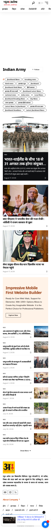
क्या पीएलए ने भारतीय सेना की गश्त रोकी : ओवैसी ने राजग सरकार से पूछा (23, 220)
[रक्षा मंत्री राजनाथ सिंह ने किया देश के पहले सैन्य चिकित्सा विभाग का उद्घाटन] (41, 438)
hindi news (9, 84)
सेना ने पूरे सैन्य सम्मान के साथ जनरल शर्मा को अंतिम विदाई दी (17, 393)
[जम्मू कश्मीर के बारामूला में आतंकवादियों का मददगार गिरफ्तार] (41, 362)
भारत (5, 155)
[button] (33, 3)
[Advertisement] (25, 38)
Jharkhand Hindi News (13, 87)
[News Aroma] (10, 3)
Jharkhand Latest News (32, 91)
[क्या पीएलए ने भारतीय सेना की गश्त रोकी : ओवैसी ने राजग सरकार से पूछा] (25, 200)
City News (34, 99)
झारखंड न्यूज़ (22, 84)
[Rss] (15, 492)
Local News (38, 95)
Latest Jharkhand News (35, 110)
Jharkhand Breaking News (15, 99)
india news (25, 95)
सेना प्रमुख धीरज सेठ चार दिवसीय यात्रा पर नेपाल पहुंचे (23, 266)
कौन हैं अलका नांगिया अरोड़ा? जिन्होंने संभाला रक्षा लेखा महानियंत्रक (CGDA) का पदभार (16, 378)
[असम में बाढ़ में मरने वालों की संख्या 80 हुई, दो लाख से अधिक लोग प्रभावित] (41, 408)
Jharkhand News (13, 79)
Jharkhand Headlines (13, 110)
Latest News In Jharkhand (15, 106)
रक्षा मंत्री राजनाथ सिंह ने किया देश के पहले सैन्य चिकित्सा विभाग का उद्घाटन (16, 439)
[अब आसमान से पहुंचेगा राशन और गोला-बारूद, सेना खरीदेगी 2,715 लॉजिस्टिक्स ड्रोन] (41, 331)
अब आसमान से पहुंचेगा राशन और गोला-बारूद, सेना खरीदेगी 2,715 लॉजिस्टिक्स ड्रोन (17, 332)
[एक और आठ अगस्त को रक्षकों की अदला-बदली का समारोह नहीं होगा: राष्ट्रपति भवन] (41, 423)
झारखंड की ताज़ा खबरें (11, 91)
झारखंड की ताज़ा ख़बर (36, 106)
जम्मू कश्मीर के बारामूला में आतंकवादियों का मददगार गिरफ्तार (17, 362)
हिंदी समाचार (31, 87)
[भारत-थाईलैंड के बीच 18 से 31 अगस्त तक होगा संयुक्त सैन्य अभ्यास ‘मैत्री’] (25, 134)
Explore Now (13, 315)
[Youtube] (5, 492)
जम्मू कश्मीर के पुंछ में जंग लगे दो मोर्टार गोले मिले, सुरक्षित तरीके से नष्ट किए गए (16, 347)
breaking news (30, 79)
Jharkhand (35, 84)
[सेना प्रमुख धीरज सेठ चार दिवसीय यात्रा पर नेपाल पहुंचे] (25, 246)
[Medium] (10, 492)
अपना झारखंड (9, 103)
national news (10, 95)
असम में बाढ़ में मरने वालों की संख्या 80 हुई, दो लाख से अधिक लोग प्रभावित (16, 408)
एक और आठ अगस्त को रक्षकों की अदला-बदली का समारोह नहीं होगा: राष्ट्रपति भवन (17, 424)
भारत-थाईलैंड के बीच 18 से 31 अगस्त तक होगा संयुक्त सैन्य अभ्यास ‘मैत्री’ (23, 161)
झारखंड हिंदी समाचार (24, 103)
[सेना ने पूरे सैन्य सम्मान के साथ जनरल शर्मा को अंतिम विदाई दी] (41, 393)
